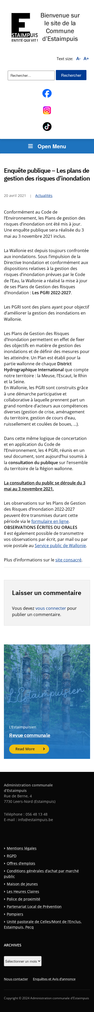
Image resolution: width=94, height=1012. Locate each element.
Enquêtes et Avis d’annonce (54, 979)
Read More (25, 748)
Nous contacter (16, 979)
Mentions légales (22, 848)
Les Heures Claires (23, 891)
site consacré (68, 560)
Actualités (43, 195)
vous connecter (51, 608)
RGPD (11, 855)
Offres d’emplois (21, 863)
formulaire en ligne (50, 521)
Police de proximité (23, 898)
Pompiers (15, 914)
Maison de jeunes (22, 883)
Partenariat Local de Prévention (34, 906)
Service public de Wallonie (60, 545)
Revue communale (29, 735)
